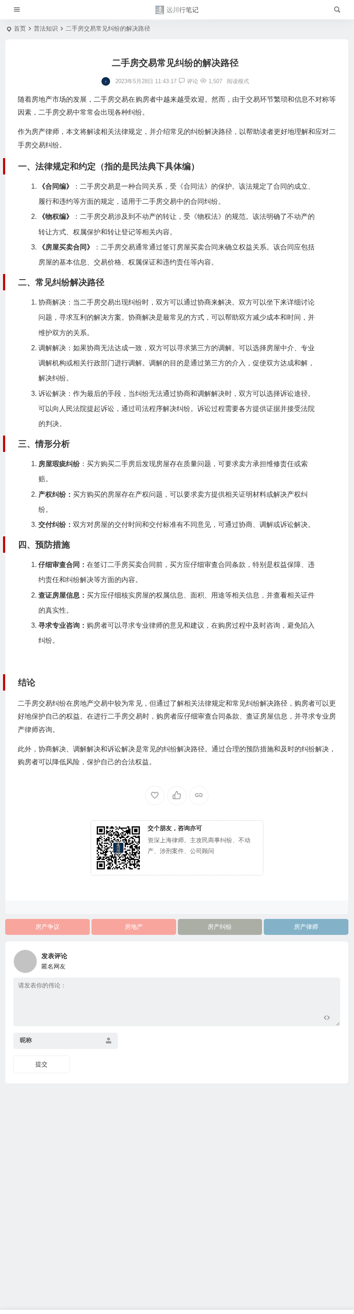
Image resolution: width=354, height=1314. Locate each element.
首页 (20, 28)
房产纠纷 (220, 926)
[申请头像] (331, 959)
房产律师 (306, 926)
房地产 (134, 926)
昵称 (26, 1040)
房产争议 (47, 926)
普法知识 (46, 28)
